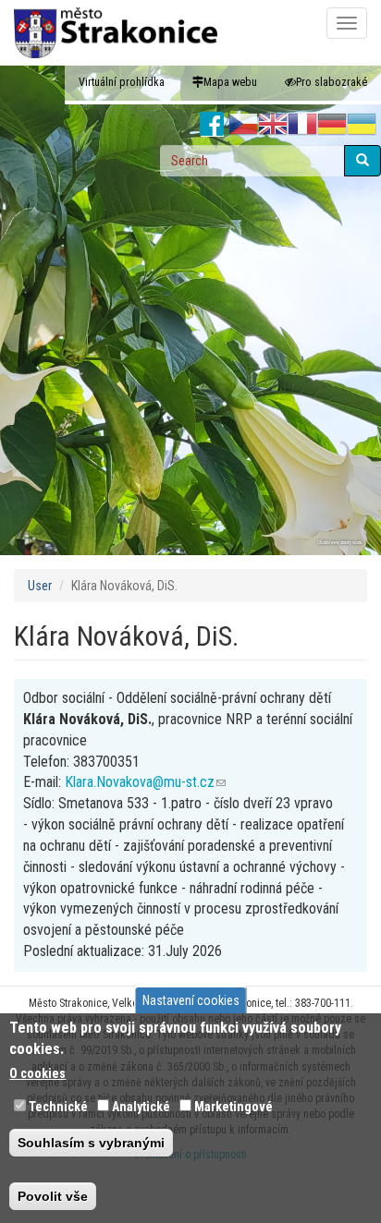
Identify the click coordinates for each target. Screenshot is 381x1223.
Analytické (141, 1106)
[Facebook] (212, 125)
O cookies (37, 1073)
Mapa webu (230, 82)
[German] (332, 124)
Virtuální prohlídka (122, 82)
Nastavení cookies (191, 1000)
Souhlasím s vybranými (91, 1142)
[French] (302, 124)
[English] (273, 124)
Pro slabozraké (331, 82)
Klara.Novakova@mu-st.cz (145, 782)
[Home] (115, 32)
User (40, 585)
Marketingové (233, 1106)
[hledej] (362, 160)
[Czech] (243, 124)
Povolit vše (53, 1196)
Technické (58, 1106)
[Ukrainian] (361, 124)
